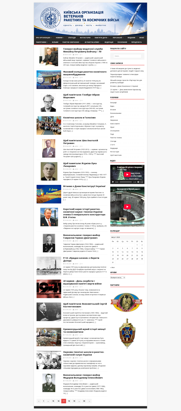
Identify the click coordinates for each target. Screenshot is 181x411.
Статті (112, 145)
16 (58, 401)
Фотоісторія (85, 38)
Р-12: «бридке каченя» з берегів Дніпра (81, 259)
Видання (131, 38)
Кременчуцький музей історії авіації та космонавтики (84, 330)
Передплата (136, 42)
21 (132, 255)
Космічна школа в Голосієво (79, 117)
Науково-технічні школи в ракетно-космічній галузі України (83, 353)
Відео (112, 106)
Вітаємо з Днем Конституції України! (84, 186)
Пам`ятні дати (101, 38)
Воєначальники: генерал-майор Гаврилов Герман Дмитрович (81, 236)
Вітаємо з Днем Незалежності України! (124, 86)
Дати (112, 117)
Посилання (122, 42)
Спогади (72, 38)
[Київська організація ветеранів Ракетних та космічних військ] (90, 34)
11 (118, 252)
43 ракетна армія (92, 42)
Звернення (114, 120)
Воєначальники (115, 113)
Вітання (113, 110)
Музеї (141, 38)
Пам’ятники (41, 42)
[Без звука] (138, 182)
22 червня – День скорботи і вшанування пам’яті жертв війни (82, 282)
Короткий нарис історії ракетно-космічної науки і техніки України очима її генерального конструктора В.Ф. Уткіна (84, 213)
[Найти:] (127, 56)
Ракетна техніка (116, 138)
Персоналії (117, 38)
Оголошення (114, 131)
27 (127, 259)
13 (127, 252)
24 (113, 259)
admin (76, 55)
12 (122, 252)
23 (142, 255)
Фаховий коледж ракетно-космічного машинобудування (85, 73)
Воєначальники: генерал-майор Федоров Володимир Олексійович (83, 376)
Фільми (55, 42)
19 (74, 401)
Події (112, 134)
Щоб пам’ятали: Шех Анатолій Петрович (80, 142)
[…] (95, 65)
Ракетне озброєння (71, 42)
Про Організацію (43, 38)
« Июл (112, 267)
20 (127, 255)
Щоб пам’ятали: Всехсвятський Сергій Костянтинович (85, 305)
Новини (59, 38)
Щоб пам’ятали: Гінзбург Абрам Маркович (81, 96)
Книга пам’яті (115, 124)
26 (122, 259)
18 (69, 401)
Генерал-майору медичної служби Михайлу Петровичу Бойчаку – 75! (83, 50)
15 (53, 401)
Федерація (109, 42)
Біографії (113, 103)
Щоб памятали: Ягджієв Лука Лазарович (80, 164)
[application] (127, 174)
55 (84, 401)
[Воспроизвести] (113, 182)
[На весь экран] (142, 182)
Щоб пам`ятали (116, 155)
